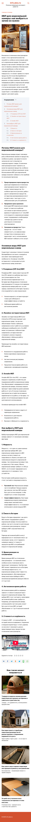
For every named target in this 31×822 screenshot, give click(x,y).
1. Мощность (13, 128)
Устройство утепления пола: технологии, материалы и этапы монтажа (13, 800)
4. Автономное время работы (18, 138)
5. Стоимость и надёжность (18, 140)
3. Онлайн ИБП (14, 121)
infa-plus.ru (15, 3)
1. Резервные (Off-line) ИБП (18, 114)
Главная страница (7, 12)
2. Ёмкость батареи (15, 131)
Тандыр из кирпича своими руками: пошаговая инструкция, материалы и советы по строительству (15, 698)
